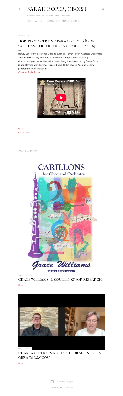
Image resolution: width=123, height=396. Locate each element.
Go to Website (36, 21)
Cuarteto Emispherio (29, 72)
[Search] (103, 8)
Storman (69, 387)
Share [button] (20, 129)
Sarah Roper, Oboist (57, 8)
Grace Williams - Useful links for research (60, 279)
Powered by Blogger (64, 382)
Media (27, 133)
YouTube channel (58, 21)
